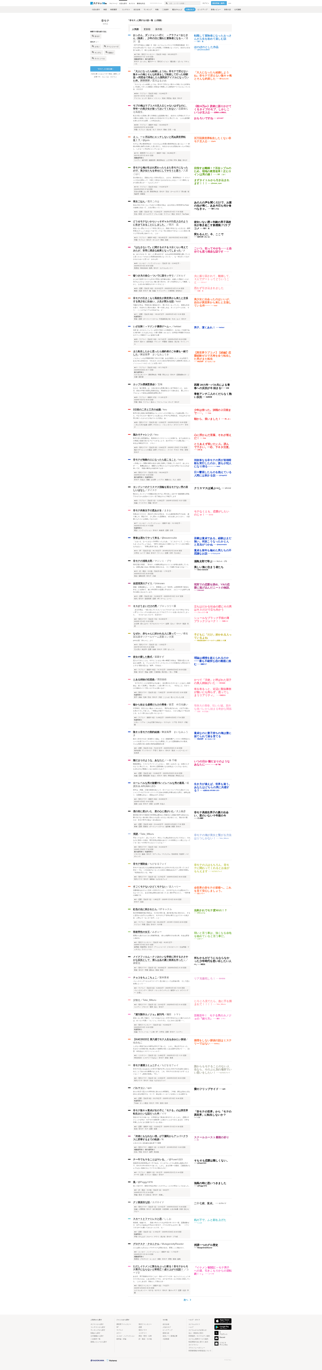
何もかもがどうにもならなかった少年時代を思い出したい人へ (213, 961)
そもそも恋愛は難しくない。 (211, 1160)
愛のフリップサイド (206, 1088)
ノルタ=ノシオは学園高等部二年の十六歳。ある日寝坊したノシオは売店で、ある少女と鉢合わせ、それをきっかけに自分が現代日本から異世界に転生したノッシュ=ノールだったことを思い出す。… (161, 360)
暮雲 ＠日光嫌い (178, 704)
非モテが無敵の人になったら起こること (154, 459)
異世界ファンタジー (147, 153)
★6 (135, 717)
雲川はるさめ (159, 80)
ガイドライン (193, 1344)
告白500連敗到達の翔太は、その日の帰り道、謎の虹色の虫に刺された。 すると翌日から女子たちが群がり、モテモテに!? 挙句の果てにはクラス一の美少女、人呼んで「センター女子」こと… (161, 915)
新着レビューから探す (99, 1342)
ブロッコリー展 (167, 606)
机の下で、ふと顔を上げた (210, 1219)
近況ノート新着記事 (170, 1336)
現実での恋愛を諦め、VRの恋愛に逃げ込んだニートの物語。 (213, 586)
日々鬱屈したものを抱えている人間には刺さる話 (213, 474)
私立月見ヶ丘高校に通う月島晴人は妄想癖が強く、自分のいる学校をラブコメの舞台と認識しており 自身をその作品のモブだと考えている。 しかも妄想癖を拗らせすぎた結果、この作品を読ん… (161, 118)
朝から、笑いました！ (207, 418)
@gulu (146, 140)
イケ (164, 1113)
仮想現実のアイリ (142, 583)
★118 (136, 187)
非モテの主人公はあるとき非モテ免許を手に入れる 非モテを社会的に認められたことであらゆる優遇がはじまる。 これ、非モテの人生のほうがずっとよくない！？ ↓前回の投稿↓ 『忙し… (161, 1071)
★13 (135, 237)
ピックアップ (167, 1330)
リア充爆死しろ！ (204, 978)
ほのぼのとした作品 (206, 47)
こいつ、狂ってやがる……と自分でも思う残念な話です (213, 250)
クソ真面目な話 (141, 1202)
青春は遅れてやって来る (146, 537)
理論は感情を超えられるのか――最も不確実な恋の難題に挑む (212, 661)
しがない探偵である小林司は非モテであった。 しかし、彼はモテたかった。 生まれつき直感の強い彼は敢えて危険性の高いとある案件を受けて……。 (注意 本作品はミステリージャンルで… (161, 1048)
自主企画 (166, 1324)
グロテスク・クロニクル (146, 1243)
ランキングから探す (98, 1330)
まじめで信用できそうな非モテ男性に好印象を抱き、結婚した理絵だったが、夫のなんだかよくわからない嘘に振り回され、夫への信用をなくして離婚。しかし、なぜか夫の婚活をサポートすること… (161, 281)
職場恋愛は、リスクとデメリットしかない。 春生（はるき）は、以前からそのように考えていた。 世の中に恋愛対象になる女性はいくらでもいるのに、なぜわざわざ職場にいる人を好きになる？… (161, 766)
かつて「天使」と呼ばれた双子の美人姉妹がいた (213, 681)
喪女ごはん (139, 201)
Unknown (160, 583)
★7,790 (137, 54)
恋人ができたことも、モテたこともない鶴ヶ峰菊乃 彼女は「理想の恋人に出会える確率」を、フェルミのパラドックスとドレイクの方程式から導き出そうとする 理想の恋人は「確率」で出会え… (161, 663)
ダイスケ (152, 490)
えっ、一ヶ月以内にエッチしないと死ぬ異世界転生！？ (159, 138)
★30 (135, 339)
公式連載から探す (97, 1336)
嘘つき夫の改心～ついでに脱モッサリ (153, 275)
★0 (135, 847)
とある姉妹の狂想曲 (144, 679)
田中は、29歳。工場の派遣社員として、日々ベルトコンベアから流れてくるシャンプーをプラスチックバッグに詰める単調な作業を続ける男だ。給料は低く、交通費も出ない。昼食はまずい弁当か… (161, 792)
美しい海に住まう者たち (209, 567)
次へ (186, 1299)
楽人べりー (175, 886)
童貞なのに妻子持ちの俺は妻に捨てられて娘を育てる (213, 735)
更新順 (147, 29)
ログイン (206, 3)
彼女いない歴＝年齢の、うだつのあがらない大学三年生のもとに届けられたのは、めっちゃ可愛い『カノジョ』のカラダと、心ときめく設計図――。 (161, 1019)
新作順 (158, 29)
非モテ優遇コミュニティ (146, 1065)
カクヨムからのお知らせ (198, 1330)
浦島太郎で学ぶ (203, 561)
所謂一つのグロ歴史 (206, 1244)
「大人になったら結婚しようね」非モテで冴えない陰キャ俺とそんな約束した (213, 75)
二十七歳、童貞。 (204, 1203)
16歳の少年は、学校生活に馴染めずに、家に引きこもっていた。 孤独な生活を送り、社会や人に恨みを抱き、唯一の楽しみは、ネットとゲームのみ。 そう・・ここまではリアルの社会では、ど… (161, 307)
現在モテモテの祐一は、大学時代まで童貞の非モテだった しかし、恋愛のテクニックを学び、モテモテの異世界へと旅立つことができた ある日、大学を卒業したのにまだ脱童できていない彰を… (161, 1119)
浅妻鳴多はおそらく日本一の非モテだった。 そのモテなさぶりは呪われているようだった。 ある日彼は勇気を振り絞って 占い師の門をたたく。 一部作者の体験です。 (161, 892)
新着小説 (166, 1333)
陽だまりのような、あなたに (148, 760)
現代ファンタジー (148, 54)
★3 (135, 669)
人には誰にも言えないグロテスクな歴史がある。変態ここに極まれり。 (159, 1247)
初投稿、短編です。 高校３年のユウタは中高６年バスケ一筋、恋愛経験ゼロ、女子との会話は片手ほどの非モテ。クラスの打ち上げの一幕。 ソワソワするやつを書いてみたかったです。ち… (161, 1225)
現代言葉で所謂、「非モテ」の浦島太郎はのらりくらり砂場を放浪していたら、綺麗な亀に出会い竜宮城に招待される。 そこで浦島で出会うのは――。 (161, 565)
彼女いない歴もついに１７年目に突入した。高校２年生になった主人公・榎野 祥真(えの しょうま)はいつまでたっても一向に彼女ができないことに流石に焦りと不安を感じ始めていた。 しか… (161, 230)
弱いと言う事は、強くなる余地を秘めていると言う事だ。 (213, 934)
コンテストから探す (98, 1327)
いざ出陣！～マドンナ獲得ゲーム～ (152, 326)
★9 (135, 472)
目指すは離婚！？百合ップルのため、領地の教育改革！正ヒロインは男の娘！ (212, 171)
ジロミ (136, 1000)
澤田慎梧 (162, 679)
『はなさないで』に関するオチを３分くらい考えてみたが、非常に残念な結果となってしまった (160, 248)
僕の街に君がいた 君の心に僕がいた (153, 811)
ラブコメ (143, 93)
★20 (135, 500)
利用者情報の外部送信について (200, 1350)
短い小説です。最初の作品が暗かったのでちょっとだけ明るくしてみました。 (161, 1186)
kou (165, 409)
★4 (135, 773)
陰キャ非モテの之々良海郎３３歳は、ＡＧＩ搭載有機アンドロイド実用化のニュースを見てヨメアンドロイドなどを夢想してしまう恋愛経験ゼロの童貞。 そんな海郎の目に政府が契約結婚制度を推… (161, 741)
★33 (135, 288)
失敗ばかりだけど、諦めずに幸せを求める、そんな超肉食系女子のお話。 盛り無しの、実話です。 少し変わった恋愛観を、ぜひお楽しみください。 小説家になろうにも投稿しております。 (161, 516)
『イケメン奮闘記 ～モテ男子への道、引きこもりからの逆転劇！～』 (213, 1270)
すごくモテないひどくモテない (150, 886)
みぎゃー (157, 931)
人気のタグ (167, 1327)
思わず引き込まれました (209, 288)
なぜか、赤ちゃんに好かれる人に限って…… (157, 633)
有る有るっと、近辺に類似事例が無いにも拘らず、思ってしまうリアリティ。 (212, 692)
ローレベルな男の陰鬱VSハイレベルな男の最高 (158, 783)
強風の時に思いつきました (210, 1183)
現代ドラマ (143, 422)
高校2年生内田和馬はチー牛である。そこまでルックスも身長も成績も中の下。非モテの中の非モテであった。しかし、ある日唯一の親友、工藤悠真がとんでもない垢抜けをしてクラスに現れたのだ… (161, 1165)
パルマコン (139, 1087)
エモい (97, 46)
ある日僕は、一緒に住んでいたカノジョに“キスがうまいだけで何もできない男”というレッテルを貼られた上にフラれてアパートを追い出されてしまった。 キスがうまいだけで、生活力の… (161, 612)
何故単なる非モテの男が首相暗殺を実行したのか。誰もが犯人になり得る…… (213, 463)
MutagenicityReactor (173, 1243)
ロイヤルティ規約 (203, 1336)
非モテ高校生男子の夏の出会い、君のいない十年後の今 (211, 814)
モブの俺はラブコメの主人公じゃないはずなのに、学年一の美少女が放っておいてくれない (160, 107)
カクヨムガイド (194, 1324)
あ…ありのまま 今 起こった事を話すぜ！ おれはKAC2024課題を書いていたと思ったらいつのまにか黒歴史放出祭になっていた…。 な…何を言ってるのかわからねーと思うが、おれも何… (161, 256)
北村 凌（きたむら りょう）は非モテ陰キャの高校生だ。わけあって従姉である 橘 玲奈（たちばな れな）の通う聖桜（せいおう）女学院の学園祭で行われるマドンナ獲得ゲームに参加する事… (161, 332)
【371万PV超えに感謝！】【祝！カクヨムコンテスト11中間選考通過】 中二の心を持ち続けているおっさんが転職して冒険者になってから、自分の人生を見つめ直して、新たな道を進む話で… (161, 47)
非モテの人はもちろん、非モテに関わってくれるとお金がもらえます (211, 868)
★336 (136, 125)
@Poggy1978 (145, 1182)
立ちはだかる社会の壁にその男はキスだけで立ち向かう (213, 608)
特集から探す (95, 1333)
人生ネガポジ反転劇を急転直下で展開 (147, 1143)
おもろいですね (203, 118)
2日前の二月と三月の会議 (147, 409)
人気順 (135, 29)
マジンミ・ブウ (163, 560)
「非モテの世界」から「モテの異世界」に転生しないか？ (213, 1113)
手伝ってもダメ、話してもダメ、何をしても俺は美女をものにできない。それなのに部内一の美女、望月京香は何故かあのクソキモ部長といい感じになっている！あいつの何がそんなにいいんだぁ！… (161, 840)
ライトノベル (100, 58)
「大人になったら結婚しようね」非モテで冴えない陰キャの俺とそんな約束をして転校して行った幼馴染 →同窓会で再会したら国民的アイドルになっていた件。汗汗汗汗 (161, 75)
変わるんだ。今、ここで (209, 234)
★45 (135, 263)
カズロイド (158, 1202)
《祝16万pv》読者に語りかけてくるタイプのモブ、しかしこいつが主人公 (213, 109)
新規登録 (219, 3)
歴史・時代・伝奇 (145, 1336)
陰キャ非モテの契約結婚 (146, 732)
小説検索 (166, 1339)
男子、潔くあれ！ (204, 327)
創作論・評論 (121, 1339)
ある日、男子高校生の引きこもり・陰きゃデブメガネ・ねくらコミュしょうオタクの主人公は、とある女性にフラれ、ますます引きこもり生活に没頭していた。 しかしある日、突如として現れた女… (161, 1278)
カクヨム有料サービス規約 (198, 1339)
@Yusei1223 (176, 1159)
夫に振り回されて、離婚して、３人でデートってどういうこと (213, 279)
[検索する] (166, 3)
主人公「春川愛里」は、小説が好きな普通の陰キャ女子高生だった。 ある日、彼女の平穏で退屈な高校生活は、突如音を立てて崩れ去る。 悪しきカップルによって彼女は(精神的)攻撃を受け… (161, 390)
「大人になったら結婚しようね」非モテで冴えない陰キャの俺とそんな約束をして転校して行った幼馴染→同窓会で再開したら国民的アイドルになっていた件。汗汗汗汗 (161, 86)
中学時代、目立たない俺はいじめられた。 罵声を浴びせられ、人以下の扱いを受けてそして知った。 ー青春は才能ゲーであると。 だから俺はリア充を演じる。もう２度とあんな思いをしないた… (161, 710)
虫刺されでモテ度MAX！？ (210, 910)
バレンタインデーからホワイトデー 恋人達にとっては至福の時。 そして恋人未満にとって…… (161, 982)
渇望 (135, 834)
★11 (135, 314)
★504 (136, 93)
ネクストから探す (97, 1324)
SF (140, 550)
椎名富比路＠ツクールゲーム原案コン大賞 (160, 635)
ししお (167, 1218)
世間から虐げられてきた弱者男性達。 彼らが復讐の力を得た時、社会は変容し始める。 (161, 936)
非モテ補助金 (140, 863)
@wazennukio (169, 537)
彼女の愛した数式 (142, 656)
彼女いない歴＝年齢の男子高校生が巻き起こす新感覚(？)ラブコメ (212, 225)
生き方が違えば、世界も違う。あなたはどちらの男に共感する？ (212, 787)
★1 (135, 967)
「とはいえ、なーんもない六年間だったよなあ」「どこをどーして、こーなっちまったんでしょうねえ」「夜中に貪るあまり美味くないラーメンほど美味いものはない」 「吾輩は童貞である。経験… (161, 544)
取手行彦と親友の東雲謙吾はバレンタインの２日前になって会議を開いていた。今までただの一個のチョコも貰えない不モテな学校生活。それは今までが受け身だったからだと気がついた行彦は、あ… (161, 415)
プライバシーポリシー (197, 1347)
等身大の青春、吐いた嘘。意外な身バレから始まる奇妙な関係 (213, 707)
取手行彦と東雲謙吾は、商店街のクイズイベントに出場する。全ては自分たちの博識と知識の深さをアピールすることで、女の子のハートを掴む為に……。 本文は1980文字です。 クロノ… (161, 440)
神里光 (136, 963)
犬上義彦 (181, 811)
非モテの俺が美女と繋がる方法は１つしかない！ (213, 837)
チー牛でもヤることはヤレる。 (150, 1159)
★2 (135, 1078)
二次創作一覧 (95, 1339)
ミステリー (142, 1055)
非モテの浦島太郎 (142, 560)
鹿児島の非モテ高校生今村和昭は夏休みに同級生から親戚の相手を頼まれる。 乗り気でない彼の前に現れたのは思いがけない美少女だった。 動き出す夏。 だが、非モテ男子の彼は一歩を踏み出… (161, 817)
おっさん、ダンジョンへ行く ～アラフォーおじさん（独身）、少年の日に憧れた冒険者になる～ (160, 36)
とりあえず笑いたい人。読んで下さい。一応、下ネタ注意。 (212, 445)
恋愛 (141, 212)
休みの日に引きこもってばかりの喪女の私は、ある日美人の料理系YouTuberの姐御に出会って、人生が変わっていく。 (161, 206)
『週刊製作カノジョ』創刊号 (148, 1014)
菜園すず (159, 656)
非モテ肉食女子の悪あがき (147, 510)
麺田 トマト (174, 1014)
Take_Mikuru (147, 833)
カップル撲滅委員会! (144, 384)
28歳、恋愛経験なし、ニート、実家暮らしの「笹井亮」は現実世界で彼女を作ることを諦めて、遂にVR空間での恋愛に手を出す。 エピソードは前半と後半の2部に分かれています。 (161, 589)
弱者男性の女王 (141, 931)
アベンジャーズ (113, 46)
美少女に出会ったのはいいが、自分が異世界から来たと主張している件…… (213, 302)
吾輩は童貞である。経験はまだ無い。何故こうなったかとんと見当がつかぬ (213, 541)
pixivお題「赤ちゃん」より (143, 640)
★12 (135, 571)
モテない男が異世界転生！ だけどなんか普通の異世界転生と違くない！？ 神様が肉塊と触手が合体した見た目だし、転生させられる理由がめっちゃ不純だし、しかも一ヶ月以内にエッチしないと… (161, 146)
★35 (135, 212)
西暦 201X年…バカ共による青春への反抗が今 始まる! (212, 386)
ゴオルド (181, 275)
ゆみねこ (138, 1042)
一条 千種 (172, 760)
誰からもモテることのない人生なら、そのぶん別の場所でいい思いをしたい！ (213, 1069)
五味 (160, 384)
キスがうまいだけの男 (145, 606)
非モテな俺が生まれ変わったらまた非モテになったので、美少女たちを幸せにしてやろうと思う (160, 169)
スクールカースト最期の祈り (211, 1137)
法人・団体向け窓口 (196, 1333)
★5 (135, 877)
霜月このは (153, 201)
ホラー (118, 1333)
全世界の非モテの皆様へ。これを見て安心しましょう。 (213, 889)
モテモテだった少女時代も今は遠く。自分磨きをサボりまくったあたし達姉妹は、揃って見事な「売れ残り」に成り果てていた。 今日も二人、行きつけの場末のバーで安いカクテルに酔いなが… (161, 685)
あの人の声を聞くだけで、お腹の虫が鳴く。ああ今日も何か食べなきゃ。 (213, 205)
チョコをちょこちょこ (145, 977)
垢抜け (111, 52)
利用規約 (192, 1336)
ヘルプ (191, 1327)
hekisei (177, 326)
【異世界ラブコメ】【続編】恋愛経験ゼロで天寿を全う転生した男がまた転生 (212, 355)
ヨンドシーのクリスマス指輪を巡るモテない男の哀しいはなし (160, 488)
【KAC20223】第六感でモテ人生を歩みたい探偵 (159, 1039)
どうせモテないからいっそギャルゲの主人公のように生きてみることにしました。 (160, 223)
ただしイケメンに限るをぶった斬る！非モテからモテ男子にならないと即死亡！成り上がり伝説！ (160, 1267)
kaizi (178, 301)
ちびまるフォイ (158, 863)
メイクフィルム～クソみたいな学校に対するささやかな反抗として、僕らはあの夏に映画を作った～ (160, 958)
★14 (135, 550)
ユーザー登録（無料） (110, 74)
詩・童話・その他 (145, 571)
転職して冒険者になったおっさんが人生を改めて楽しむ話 (213, 37)
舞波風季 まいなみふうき (154, 354)
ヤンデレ (98, 52)
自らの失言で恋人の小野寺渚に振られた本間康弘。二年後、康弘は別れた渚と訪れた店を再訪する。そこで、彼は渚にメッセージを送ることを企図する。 (161, 1092)
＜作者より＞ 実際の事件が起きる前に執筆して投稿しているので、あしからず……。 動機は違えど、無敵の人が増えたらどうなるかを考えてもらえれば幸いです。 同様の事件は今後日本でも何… (161, 465)
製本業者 (164, 977)
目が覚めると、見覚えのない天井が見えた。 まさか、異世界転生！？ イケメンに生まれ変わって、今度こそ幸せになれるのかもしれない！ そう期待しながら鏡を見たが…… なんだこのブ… (161, 180)
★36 (135, 422)
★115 (136, 153)
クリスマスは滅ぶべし (207, 488)
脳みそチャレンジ (142, 434)
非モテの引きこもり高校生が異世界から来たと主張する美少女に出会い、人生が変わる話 (160, 299)
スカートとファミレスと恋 (147, 1218)
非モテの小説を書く (105, 69)
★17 (135, 523)
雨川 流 (173, 224)
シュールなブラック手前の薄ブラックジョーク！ (211, 619)
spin (149, 1087)
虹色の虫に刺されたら (145, 909)
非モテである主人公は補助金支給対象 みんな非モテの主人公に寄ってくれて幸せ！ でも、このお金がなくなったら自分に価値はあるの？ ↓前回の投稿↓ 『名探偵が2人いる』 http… (161, 870)
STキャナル (165, 909)
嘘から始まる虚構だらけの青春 (150, 704)
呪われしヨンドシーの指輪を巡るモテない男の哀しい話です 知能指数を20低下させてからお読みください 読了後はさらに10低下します (161, 495)
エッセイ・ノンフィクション (149, 263)
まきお (167, 510)
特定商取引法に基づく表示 (198, 1342)
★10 (135, 644)
